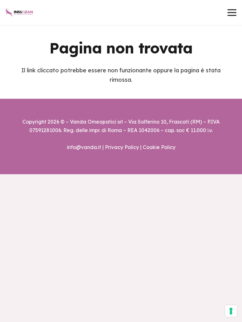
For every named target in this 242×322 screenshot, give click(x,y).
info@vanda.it (84, 147)
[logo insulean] (19, 13)
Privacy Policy (122, 147)
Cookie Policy (159, 147)
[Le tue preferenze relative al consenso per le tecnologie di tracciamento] (231, 311)
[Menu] (232, 12)
